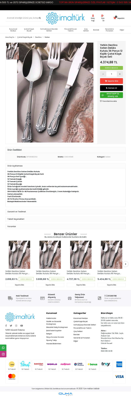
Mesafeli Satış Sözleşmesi (57, 327)
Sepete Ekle (113, 81)
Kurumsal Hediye (81, 318)
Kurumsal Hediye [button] (13, 30)
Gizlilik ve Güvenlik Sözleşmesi (53, 322)
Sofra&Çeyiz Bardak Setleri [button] (49, 30)
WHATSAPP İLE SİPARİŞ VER (113, 95)
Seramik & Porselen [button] (109, 30)
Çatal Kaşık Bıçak (81, 321)
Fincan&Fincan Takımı (82, 328)
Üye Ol (102, 19)
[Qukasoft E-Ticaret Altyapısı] (65, 394)
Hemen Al (112, 88)
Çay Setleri (78, 331)
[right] (125, 264)
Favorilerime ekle (109, 101)
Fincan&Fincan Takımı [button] (70, 30)
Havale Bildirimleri (53, 343)
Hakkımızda (51, 318)
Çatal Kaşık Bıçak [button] (29, 30)
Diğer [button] (122, 30)
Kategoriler (80, 313)
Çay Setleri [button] (86, 30)
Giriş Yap (93, 19)
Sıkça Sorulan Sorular (55, 337)
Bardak (77, 334)
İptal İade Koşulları (54, 330)
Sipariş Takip (51, 340)
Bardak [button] (96, 30)
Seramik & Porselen (82, 338)
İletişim (49, 334)
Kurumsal (51, 313)
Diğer (76, 341)
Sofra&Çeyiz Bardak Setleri (85, 325)
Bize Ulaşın (107, 313)
